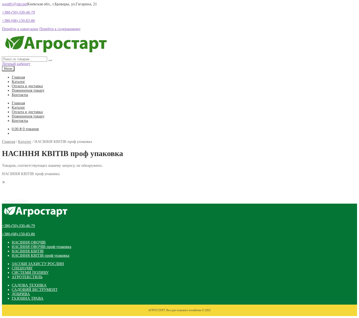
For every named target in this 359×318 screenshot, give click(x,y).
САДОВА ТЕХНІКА (29, 285)
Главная (18, 77)
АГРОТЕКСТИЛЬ (27, 277)
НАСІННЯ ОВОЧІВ (29, 242)
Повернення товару (28, 90)
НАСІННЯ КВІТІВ (28, 251)
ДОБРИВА (21, 294)
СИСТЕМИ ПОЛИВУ (30, 272)
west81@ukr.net (14, 4)
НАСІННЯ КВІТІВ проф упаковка (40, 255)
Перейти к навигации (20, 29)
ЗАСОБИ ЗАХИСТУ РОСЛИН (38, 264)
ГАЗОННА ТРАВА (27, 298)
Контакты (20, 95)
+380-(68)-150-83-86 (18, 21)
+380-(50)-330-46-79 (18, 12)
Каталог (18, 82)
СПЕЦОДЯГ (22, 268)
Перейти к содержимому (60, 29)
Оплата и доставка (27, 86)
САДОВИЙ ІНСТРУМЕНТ (35, 290)
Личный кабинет (16, 64)
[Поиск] (50, 60)
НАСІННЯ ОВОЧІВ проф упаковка (41, 247)
